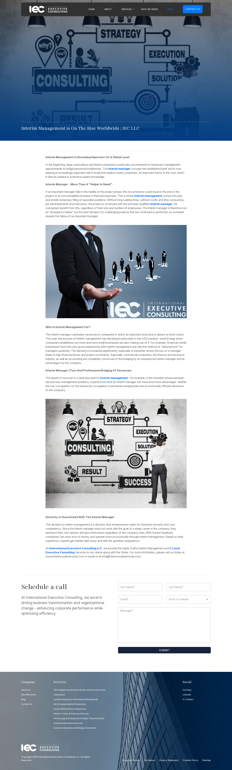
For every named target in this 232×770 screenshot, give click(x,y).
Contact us (192, 9)
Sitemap (206, 760)
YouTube (187, 690)
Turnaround (59, 694)
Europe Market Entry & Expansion (69, 709)
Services (126, 9)
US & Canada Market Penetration (69, 704)
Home (91, 9)
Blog (170, 9)
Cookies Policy (190, 760)
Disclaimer (149, 760)
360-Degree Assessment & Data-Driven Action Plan (79, 690)
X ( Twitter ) (188, 699)
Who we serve (149, 9)
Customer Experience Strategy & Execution (74, 728)
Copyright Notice (131, 760)
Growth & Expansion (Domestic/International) (75, 699)
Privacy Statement (169, 760)
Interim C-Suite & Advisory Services (71, 713)
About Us (25, 690)
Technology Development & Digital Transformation (78, 718)
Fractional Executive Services (68, 723)
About (108, 9)
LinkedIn (187, 694)
